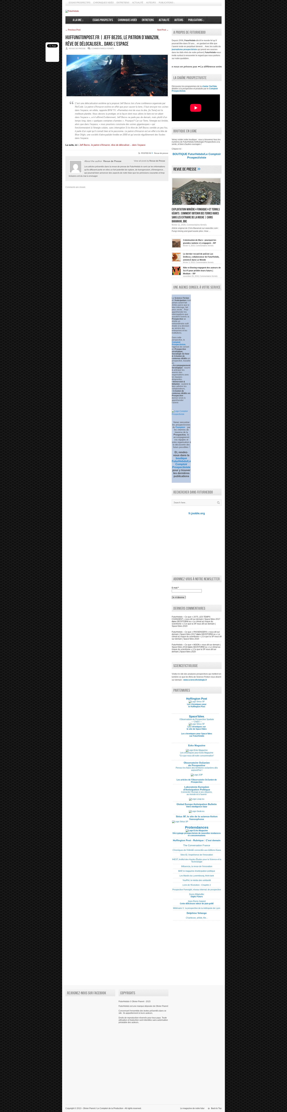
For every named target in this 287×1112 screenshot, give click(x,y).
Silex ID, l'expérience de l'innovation (196, 856)
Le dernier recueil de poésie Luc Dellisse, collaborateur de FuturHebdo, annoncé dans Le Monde (201, 257)
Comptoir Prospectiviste (179, 343)
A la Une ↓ (78, 20)
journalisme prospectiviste (184, 49)
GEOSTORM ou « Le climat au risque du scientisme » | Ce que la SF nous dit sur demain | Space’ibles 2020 (194, 623)
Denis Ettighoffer (196, 896)
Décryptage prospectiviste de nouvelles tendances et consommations (197, 834)
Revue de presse (161, 153)
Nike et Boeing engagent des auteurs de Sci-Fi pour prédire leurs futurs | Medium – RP (202, 271)
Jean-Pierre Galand (196, 903)
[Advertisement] (196, 545)
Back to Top (216, 1108)
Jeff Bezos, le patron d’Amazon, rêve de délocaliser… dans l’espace (112, 145)
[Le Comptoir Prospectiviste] (181, 414)
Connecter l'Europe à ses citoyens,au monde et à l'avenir (196, 793)
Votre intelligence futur (197, 805)
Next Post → (162, 30)
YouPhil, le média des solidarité (196, 881)
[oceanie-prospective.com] (197, 775)
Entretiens (123, 2)
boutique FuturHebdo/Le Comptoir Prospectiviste (181, 463)
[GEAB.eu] (196, 811)
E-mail (175, 588)
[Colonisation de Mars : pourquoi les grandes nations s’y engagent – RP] (176, 247)
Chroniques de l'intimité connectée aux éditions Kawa (197, 851)
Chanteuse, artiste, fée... (196, 916)
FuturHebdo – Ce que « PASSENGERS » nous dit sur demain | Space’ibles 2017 (196, 633)
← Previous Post (72, 30)
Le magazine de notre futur (192, 1108)
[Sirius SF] (180, 821)
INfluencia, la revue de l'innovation (196, 867)
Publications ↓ (167, 2)
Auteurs (151, 2)
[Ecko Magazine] (197, 750)
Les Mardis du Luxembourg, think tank (196, 877)
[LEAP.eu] (196, 799)
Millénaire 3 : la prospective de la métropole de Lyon (196, 909)
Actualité (137, 2)
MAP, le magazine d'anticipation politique (196, 872)
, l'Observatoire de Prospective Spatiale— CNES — (197, 719)
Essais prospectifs (79, 2)
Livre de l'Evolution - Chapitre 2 (196, 886)
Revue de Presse (157, 161)
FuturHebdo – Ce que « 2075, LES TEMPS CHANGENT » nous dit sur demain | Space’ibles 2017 (196, 618)
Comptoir (180, 427)
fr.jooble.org (197, 513)
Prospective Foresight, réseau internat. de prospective (196, 890)
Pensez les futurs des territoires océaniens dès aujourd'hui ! (197, 769)
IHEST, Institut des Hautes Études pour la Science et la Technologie (196, 861)
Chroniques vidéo (103, 2)
